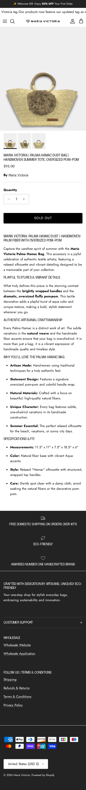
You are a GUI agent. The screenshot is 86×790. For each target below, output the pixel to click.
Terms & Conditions (17, 696)
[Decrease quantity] (7, 199)
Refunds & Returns (17, 688)
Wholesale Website (17, 645)
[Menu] (5, 21)
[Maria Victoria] (43, 21)
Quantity (10, 190)
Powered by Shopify (43, 775)
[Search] (14, 21)
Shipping (10, 679)
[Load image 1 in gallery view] (43, 79)
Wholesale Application (19, 653)
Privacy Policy (13, 705)
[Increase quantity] (25, 199)
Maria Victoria (18, 175)
